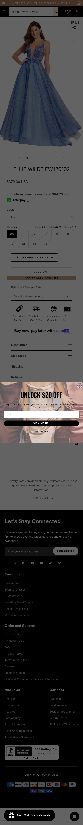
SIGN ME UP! (41, 423)
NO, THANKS (41, 432)
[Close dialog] (79, 385)
